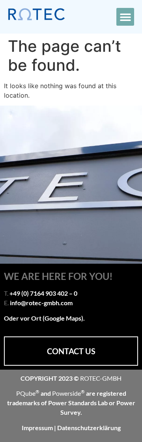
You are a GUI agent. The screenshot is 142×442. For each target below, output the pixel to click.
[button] (125, 17)
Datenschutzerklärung (89, 427)
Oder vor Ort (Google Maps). (44, 318)
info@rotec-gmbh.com (41, 302)
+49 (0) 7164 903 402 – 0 (43, 293)
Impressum (38, 427)
